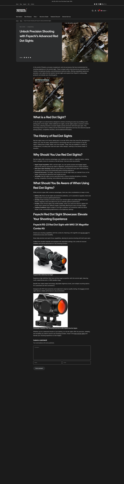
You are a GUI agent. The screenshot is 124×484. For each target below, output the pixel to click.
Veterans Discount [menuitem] (55, 16)
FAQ (28, 4)
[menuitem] (17, 4)
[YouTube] (100, 4)
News (21, 20)
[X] (97, 4)
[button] (104, 10)
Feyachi (82, 289)
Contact (32, 4)
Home (17, 20)
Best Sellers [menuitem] (19, 16)
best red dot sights (79, 333)
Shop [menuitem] (35, 16)
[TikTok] (104, 4)
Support (24, 4)
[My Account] (95, 10)
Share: (21, 57)
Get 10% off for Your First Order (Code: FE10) (62, 1)
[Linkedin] (106, 4)
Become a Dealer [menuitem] (44, 16)
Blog (21, 4)
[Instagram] (98, 4)
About (17, 4)
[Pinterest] (102, 4)
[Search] (92, 10)
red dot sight (84, 233)
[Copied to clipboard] (30, 57)
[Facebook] (95, 4)
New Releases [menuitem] (28, 16)
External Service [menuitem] (66, 16)
